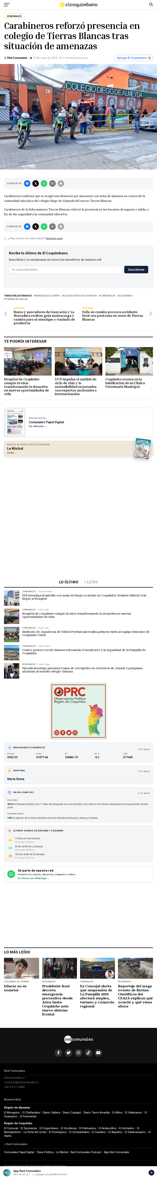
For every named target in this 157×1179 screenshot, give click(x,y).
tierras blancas (17, 299)
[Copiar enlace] (61, 183)
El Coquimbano (49, 1128)
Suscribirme (136, 269)
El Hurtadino (126, 1128)
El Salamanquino (135, 1132)
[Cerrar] (151, 1173)
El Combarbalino (79, 1132)
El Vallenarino (133, 1112)
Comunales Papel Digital (19, 1152)
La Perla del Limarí (35, 1132)
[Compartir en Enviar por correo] (52, 183)
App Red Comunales (116, 1152)
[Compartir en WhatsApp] (44, 183)
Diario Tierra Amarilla (97, 1112)
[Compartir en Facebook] (27, 183)
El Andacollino (107, 1128)
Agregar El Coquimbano (132, 57)
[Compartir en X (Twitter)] (35, 183)
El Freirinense (28, 1116)
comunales (107, 296)
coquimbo (125, 296)
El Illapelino (115, 1132)
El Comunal (11, 1128)
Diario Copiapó (72, 1112)
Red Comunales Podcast (86, 1152)
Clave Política (45, 1152)
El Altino (117, 1112)
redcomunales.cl (14, 1077)
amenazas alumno (47, 296)
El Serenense (29, 1128)
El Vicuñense (69, 1128)
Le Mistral (62, 1152)
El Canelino (99, 1132)
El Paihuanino (87, 1128)
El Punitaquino (58, 1132)
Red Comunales (17, 57)
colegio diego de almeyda (80, 296)
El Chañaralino (31, 1112)
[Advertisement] (78, 487)
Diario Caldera (51, 1112)
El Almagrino (12, 1112)
